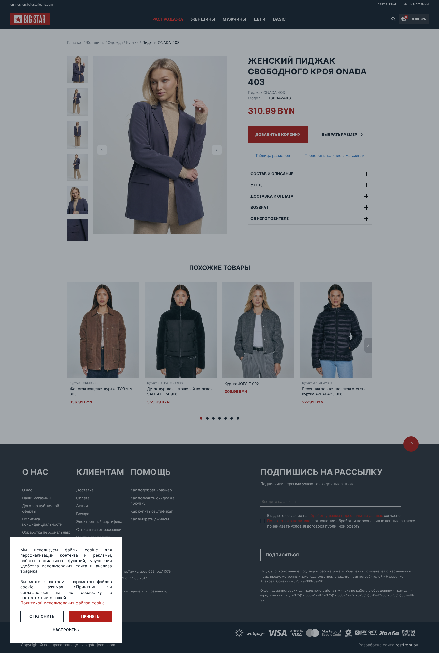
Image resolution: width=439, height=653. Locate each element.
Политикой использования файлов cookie (62, 603)
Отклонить (41, 616)
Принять (90, 616)
